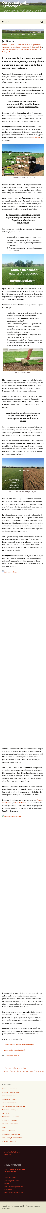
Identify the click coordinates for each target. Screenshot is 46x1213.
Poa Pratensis (20, 803)
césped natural (26, 47)
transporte (27, 49)
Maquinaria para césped (10, 1110)
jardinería (5, 49)
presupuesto (36, 137)
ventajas (35, 49)
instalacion (38, 47)
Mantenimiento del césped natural (29, 45)
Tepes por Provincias (9, 1131)
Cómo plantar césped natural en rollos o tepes (23, 1073)
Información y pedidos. (10, 1099)
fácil (33, 47)
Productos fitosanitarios (10, 1124)
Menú (4, 22)
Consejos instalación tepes (11, 1092)
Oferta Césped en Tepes (10, 1117)
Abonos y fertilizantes (9, 1089)
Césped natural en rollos (14, 1067)
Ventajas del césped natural (14, 1050)
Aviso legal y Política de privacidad (13, 1206)
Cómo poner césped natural (13, 1192)
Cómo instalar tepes (12, 1055)
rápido (11, 49)
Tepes (21, 49)
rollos (16, 49)
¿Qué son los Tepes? (9, 1141)
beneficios (16, 47)
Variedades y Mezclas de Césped (13, 1138)
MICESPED (5, 47)
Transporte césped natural (11, 1134)
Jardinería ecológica (9, 1103)
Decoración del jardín (9, 1096)
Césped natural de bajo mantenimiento (19, 1044)
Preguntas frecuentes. (9, 1120)
